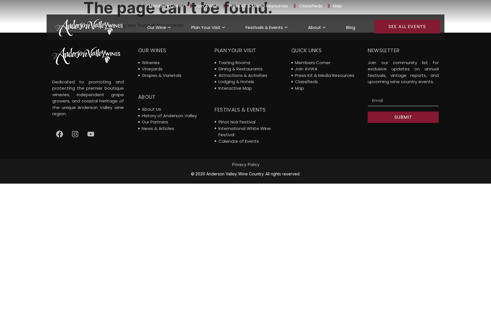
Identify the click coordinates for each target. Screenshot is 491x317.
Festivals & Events (264, 27)
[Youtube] (91, 134)
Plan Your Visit (205, 27)
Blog (350, 27)
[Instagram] (75, 134)
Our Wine (156, 27)
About (314, 27)
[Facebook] (59, 134)
